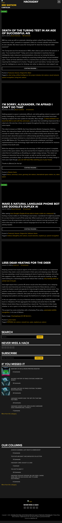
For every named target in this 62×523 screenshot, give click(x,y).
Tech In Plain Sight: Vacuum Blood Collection (26, 456)
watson (24, 77)
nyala (31, 322)
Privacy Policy (56, 515)
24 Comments (17, 403)
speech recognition (8, 77)
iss (54, 174)
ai (7, 75)
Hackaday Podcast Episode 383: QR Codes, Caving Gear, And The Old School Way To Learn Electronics (27, 477)
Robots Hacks (12, 172)
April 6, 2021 (5, 36)
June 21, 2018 (6, 209)
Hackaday (31, 1)
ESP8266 (10, 322)
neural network (54, 75)
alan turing (12, 75)
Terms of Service (16, 516)
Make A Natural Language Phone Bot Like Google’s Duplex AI (31, 205)
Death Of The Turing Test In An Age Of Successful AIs (29, 32)
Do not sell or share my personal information (40, 516)
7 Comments (16, 411)
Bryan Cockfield (19, 109)
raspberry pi (42, 236)
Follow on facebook (3, 347)
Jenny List (16, 265)
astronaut (15, 174)
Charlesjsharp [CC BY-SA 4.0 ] (21, 316)
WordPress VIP (34, 518)
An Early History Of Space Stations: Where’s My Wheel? (27, 379)
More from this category (9, 414)
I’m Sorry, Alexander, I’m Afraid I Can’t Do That (27, 106)
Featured (11, 73)
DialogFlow (16, 236)
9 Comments (16, 453)
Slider (29, 73)
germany (25, 174)
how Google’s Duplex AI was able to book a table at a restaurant (32, 213)
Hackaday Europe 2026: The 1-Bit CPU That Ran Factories (26, 399)
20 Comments (17, 393)
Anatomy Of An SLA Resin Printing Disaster (25, 369)
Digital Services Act (24, 516)
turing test (18, 77)
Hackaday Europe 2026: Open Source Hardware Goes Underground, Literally (26, 406)
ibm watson (45, 75)
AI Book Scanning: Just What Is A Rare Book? (26, 450)
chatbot (9, 236)
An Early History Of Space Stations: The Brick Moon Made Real (26, 389)
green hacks (12, 320)
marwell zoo (25, 322)
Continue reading (34, 69)
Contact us (13, 347)
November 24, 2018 (7, 109)
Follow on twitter (5, 347)
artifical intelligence (22, 75)
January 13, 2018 (6, 265)
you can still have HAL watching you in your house (35, 160)
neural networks (33, 236)
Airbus (9, 174)
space (4, 177)
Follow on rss (11, 347)
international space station (45, 174)
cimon (20, 174)
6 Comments (16, 372)
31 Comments (16, 459)
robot (58, 174)
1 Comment (16, 466)
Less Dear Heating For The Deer (26, 262)
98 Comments (26, 36)
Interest (17, 73)
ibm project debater (35, 75)
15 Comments (27, 209)
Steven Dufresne (15, 36)
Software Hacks (33, 233)
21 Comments (30, 109)
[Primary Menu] (59, 1)
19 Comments (16, 383)
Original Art (23, 73)
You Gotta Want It (17, 469)
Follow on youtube (8, 347)
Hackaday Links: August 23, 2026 (21, 463)
